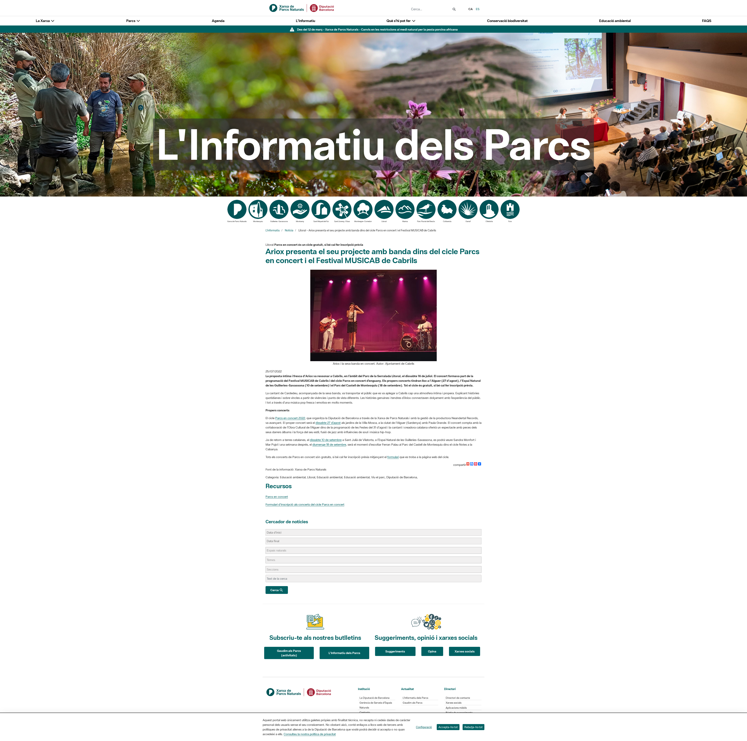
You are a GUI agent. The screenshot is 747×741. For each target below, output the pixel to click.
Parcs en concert (277, 497)
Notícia (289, 230)
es (478, 9)
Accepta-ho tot (448, 727)
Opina (432, 651)
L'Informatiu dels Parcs (344, 653)
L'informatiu (273, 230)
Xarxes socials (465, 651)
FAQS (706, 20)
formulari (393, 457)
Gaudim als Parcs (412, 702)
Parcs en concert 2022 (290, 418)
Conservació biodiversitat (507, 20)
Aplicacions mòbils (456, 707)
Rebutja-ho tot (473, 727)
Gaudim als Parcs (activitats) (289, 653)
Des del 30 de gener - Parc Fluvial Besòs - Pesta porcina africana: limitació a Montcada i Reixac (377, 29)
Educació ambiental (615, 20)
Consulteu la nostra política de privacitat (310, 734)
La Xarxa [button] (43, 20)
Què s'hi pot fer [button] (399, 20)
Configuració (424, 727)
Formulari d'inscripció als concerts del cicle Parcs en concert (305, 504)
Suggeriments (395, 651)
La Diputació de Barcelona (374, 698)
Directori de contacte (458, 698)
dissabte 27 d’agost (328, 423)
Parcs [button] (131, 20)
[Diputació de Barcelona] (299, 692)
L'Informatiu (305, 20)
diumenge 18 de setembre (329, 444)
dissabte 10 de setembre (326, 440)
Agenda (218, 20)
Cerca (274, 590)
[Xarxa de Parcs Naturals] (301, 8)
